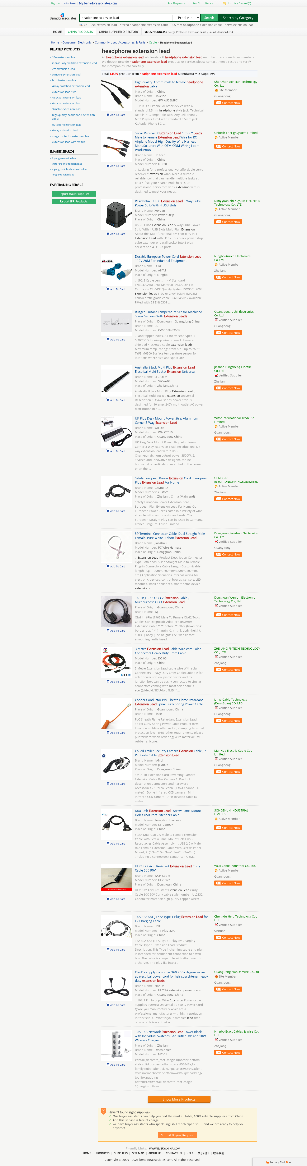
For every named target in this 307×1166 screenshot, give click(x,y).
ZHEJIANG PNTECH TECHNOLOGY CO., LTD (237, 650)
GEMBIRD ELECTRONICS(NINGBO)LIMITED (236, 480)
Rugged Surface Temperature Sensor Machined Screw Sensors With (168, 314)
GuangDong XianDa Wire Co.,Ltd (236, 972)
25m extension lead (64, 57)
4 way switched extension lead (71, 86)
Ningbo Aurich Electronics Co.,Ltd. (232, 258)
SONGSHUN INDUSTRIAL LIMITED (231, 812)
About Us (154, 1153)
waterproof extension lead (67, 163)
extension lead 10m (64, 92)
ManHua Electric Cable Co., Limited (233, 752)
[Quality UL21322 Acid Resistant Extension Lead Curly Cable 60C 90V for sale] (116, 894)
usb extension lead (88, 25)
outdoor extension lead (66, 125)
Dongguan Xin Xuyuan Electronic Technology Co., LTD (237, 202)
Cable (153, 42)
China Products (80, 32)
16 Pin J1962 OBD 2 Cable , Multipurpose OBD (162, 600)
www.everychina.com (164, 1148)
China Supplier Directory (118, 32)
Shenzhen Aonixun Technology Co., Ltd (235, 83)
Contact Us (174, 1153)
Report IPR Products (74, 201)
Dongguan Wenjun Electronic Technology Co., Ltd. (234, 599)
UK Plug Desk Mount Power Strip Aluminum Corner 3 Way (166, 420)
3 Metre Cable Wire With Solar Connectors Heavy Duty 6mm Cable (168, 651)
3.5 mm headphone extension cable (182, 25)
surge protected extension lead (187, 32)
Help (189, 1153)
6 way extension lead (65, 130)
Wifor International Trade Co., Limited (235, 420)
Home (57, 32)
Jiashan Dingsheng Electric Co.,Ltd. (232, 369)
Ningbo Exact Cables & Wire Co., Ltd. (236, 1033)
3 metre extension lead (66, 109)
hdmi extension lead (64, 80)
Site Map (138, 1153)
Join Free (69, 3)
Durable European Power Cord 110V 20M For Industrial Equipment (168, 258)
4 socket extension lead (66, 97)
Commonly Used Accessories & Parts (120, 42)
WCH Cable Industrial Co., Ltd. (235, 866)
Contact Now (231, 103)
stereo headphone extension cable (129, 25)
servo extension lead (224, 25)
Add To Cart (117, 114)
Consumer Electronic (76, 42)
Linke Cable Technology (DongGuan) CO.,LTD (230, 701)
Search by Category (238, 17)
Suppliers (121, 1153)
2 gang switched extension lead (70, 169)
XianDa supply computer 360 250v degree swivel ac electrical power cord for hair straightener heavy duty (171, 976)
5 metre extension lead (66, 74)
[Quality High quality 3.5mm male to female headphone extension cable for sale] (116, 110)
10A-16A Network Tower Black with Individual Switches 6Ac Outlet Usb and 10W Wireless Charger (170, 1036)
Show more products (179, 1099)
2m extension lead (63, 69)
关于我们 (203, 1153)
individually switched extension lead (74, 63)
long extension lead (63, 174)
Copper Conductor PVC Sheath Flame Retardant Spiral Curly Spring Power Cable (169, 702)
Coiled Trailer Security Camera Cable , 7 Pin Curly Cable (170, 753)
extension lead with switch (68, 142)
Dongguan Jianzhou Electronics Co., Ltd (236, 535)
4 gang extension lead (64, 158)
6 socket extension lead (66, 103)
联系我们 (218, 1153)
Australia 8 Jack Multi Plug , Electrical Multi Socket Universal (166, 369)
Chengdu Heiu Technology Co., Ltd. (235, 918)
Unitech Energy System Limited (236, 133)
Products (102, 1153)
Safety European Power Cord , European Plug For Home (171, 480)
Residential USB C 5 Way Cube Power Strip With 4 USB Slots (168, 203)
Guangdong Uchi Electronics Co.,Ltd (234, 313)
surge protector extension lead (71, 136)
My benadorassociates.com (98, 3)
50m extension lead (221, 32)
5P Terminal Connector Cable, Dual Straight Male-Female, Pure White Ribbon (170, 535)
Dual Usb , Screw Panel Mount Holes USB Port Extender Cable (168, 813)
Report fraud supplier (74, 194)
